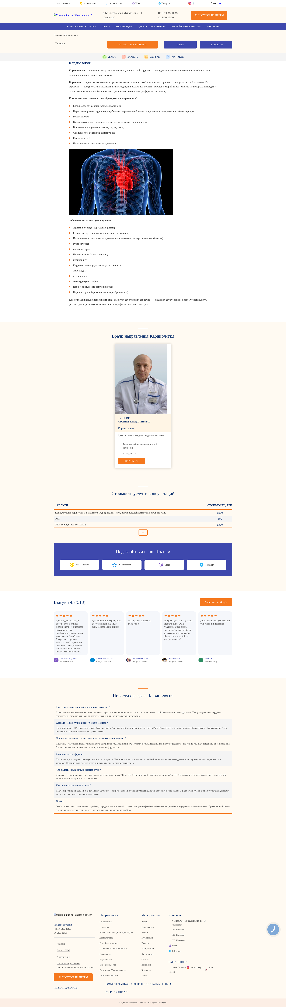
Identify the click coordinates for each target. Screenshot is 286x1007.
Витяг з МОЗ (63, 950)
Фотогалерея (148, 954)
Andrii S (208, 658)
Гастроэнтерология (109, 975)
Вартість (133, 57)
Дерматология (106, 938)
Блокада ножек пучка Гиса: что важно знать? (82, 722)
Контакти (178, 57)
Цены (141, 26)
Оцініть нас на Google (216, 602)
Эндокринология (108, 965)
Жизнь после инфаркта (69, 754)
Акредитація (63, 957)
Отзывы (145, 959)
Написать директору (66, 988)
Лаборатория (158, 26)
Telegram (165, 3)
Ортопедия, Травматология (113, 970)
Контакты (213, 26)
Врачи (92, 26)
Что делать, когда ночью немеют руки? (78, 769)
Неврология (105, 954)
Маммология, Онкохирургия (113, 948)
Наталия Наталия (140, 658)
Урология (104, 927)
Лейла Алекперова (104, 658)
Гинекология (106, 921)
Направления (75, 26)
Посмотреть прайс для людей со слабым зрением (138, 984)
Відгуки (155, 57)
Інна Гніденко (174, 658)
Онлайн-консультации (186, 26)
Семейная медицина (109, 943)
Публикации (124, 26)
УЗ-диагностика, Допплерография (116, 932)
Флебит (60, 801)
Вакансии (146, 965)
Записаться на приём (209, 15)
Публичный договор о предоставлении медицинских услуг (75, 965)
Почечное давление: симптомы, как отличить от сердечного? (91, 738)
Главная (145, 943)
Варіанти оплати (116, 992)
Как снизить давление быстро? (73, 785)
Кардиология (106, 959)
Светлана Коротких (68, 658)
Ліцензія (61, 944)
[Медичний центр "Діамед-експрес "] (74, 15)
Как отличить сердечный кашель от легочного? (83, 707)
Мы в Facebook (179, 967)
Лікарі (112, 57)
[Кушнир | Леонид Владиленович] (143, 379)
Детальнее (131, 461)
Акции (106, 26)
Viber (137, 3)
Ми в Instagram (197, 967)
